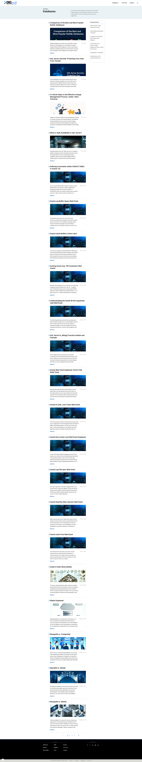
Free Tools (124, 2)
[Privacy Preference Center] (2, 760)
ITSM (55, 744)
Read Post (52, 53)
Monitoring (45, 744)
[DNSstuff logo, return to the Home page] (11, 5)
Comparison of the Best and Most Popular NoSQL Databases (96, 38)
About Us (71, 760)
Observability (46, 750)
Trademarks (76, 760)
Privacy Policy (83, 760)
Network (45, 747)
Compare (132, 2)
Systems (65, 744)
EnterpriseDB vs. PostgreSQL (96, 52)
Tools (55, 750)
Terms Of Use (89, 760)
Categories (115, 2)
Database (56, 747)
